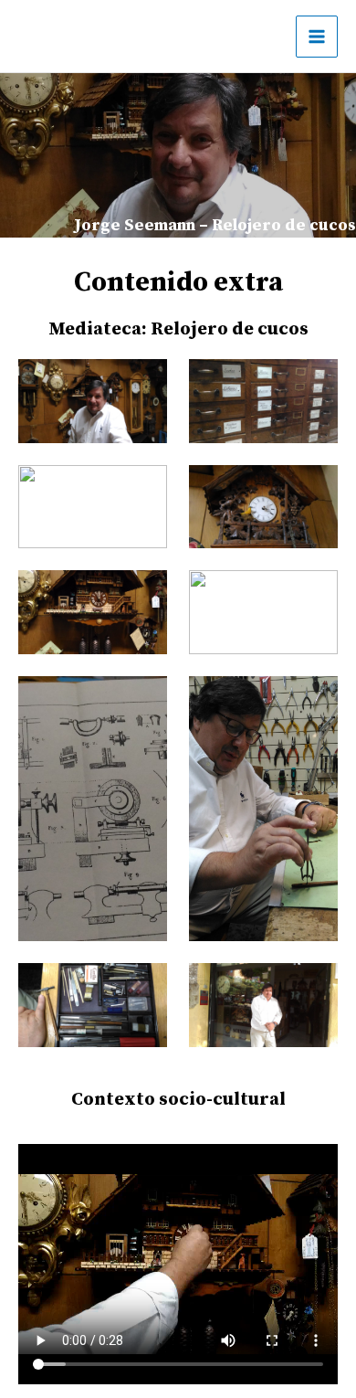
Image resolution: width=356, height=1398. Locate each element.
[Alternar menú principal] (317, 37)
